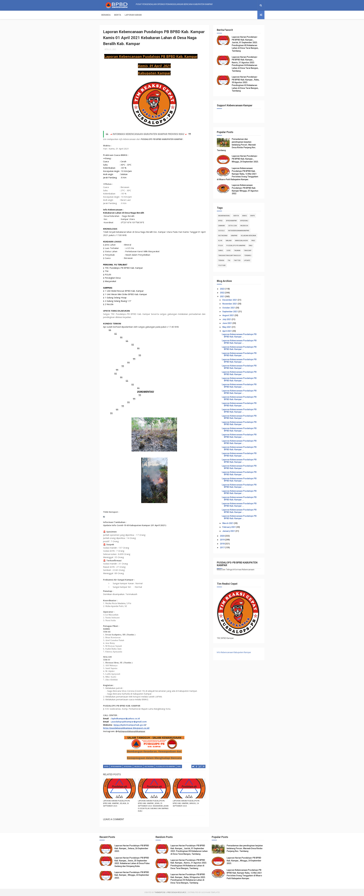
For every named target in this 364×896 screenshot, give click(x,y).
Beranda (105, 15)
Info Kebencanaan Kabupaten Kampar (234, 652)
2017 (222, 547)
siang (220, 250)
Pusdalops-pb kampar (165, 766)
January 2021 (228, 531)
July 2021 (227, 319)
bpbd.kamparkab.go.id (133, 724)
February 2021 (229, 527)
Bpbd (106, 766)
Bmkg (244, 216)
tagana (237, 250)
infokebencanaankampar (238, 231)
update (247, 260)
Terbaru (247, 255)
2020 (222, 536)
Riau (179, 766)
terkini (221, 260)
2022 (222, 293)
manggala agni (241, 241)
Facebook (138, 766)
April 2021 (227, 331)
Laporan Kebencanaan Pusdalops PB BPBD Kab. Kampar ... (239, 335)
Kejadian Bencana (248, 236)
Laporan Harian (133, 15)
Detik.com (232, 226)
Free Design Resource (176, 892)
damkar (221, 226)
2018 (222, 544)
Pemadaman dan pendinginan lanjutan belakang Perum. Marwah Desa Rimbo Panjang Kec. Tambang (236, 144)
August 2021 (228, 315)
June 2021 (227, 323)
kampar (234, 236)
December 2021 (230, 300)
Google (221, 231)
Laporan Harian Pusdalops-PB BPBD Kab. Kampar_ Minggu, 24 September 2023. (186, 803)
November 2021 (230, 304)
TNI (229, 260)
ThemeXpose (160, 892)
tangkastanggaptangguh (229, 255)
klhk (220, 241)
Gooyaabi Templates (210, 892)
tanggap (247, 250)
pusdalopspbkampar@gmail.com (129, 721)
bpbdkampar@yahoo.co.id (125, 718)
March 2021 (228, 523)
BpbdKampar (116, 766)
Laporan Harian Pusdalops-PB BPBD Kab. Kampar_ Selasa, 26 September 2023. (116, 803)
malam (228, 241)
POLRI (220, 245)
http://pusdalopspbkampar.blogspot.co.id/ (126, 728)
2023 (222, 289)
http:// (117, 724)
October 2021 (228, 308)
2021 (222, 296)
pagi (253, 241)
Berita (117, 15)
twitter (237, 260)
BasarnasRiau (224, 216)
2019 (222, 540)
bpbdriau (128, 766)
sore (228, 250)
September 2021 (230, 311)
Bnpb (252, 216)
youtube (222, 265)
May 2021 (227, 327)
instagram (149, 766)
